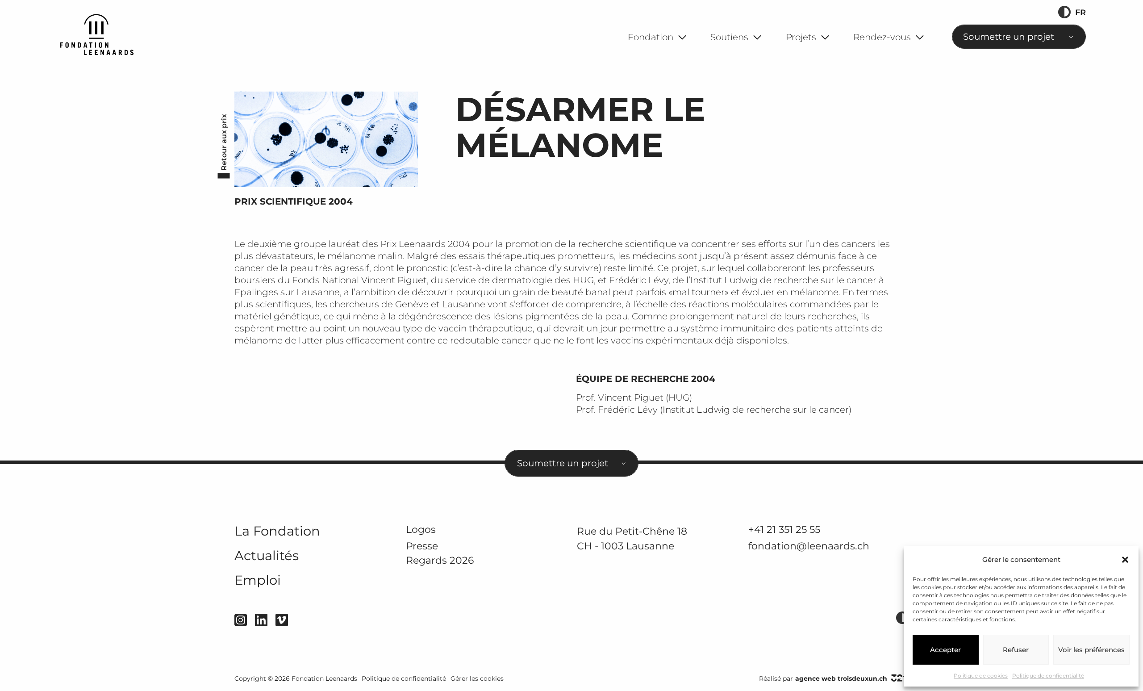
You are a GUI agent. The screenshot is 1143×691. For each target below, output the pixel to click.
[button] (1125, 559)
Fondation (650, 37)
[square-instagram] (240, 620)
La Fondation (277, 531)
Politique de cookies (981, 675)
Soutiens (729, 37)
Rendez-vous (882, 37)
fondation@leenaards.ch (808, 546)
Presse (422, 546)
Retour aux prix (224, 142)
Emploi (257, 580)
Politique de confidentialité (1048, 675)
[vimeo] (281, 620)
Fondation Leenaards (324, 678)
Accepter (945, 649)
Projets (801, 37)
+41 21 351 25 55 (784, 529)
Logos (421, 529)
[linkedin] (261, 620)
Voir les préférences (1091, 649)
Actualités (266, 555)
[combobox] (1018, 36)
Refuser (1016, 649)
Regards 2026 (440, 560)
